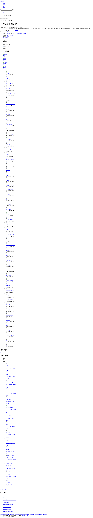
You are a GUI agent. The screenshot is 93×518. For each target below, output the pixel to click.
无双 (7, 129)
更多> (2, 495)
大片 (4, 7)
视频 (4, 6)
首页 (4, 3)
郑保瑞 (8, 33)
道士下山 (8, 144)
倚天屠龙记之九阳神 (10, 104)
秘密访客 (8, 109)
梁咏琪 (24, 33)
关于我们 (3, 514)
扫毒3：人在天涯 (9, 83)
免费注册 (5, 18)
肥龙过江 (8, 119)
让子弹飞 (8, 194)
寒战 (7, 175)
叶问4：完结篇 (9, 124)
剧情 (10, 35)
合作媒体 (45, 514)
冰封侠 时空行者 (9, 134)
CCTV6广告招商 (38, 514)
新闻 (4, 4)
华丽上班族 (8, 149)
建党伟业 (8, 180)
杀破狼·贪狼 (8, 139)
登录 (2, 18)
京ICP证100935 (25, 515)
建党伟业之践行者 (10, 185)
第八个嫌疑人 (9, 88)
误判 (7, 78)
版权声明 (17, 514)
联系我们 (21, 514)
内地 (8, 36)
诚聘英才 (12, 514)
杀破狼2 (7, 154)
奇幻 (12, 35)
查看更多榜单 (4, 489)
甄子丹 (14, 33)
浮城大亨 (8, 170)
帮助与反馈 (26, 514)
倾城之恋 (8, 199)
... (16, 30)
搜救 (7, 99)
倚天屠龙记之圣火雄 (10, 93)
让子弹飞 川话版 (9, 189)
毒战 (7, 165)
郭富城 (21, 33)
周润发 (18, 33)
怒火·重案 (8, 114)
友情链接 (32, 514)
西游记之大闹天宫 (10, 159)
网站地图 (7, 514)
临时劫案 (8, 73)
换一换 (2, 352)
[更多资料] (5, 37)
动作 (8, 35)
